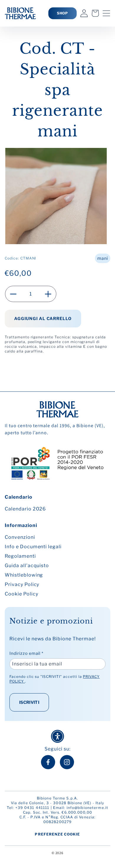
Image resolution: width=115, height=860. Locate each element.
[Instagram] (67, 762)
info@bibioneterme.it (87, 807)
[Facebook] (48, 762)
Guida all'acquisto (27, 565)
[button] (106, 13)
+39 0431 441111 (32, 807)
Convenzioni (20, 537)
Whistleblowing (24, 575)
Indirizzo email (26, 653)
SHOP (62, 13)
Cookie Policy (21, 594)
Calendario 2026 (25, 509)
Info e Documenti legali (33, 546)
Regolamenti (20, 556)
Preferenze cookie (57, 834)
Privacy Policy (22, 584)
